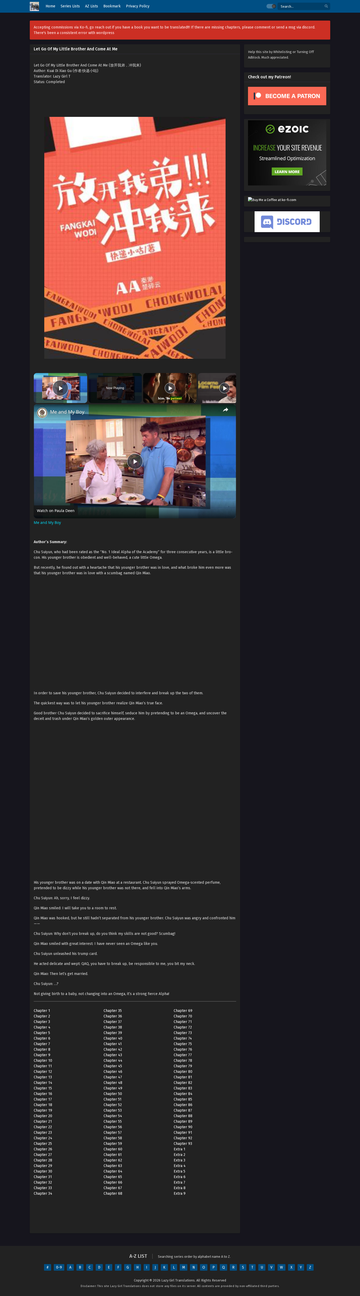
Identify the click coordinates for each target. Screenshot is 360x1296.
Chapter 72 (183, 1027)
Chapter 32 (43, 1182)
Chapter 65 (113, 1177)
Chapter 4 (42, 1027)
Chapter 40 (113, 1038)
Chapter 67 (113, 1188)
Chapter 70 (183, 1016)
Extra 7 (179, 1182)
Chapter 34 (43, 1193)
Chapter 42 (113, 1049)
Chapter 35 (113, 1010)
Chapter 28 (43, 1160)
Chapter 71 (183, 1022)
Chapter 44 (113, 1060)
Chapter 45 (113, 1066)
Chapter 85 (183, 1099)
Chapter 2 (42, 1016)
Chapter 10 (43, 1060)
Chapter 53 (113, 1110)
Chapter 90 (183, 1127)
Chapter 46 (113, 1071)
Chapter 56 (113, 1127)
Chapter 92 (183, 1138)
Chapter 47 (113, 1077)
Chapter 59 (113, 1143)
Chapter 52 (113, 1105)
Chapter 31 (43, 1177)
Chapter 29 (43, 1166)
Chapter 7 (42, 1044)
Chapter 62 (113, 1160)
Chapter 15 (43, 1088)
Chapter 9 (42, 1055)
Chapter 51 (112, 1099)
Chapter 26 (43, 1149)
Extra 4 (180, 1166)
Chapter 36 (113, 1016)
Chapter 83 (183, 1088)
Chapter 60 (113, 1149)
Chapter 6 (42, 1038)
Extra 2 (179, 1154)
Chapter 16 (43, 1094)
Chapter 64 (113, 1171)
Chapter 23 (43, 1132)
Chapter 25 (43, 1143)
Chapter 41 (113, 1044)
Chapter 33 (43, 1188)
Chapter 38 (113, 1027)
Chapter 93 (183, 1143)
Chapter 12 (43, 1071)
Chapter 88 (183, 1116)
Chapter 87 (183, 1110)
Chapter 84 (183, 1094)
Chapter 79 (183, 1066)
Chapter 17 (43, 1099)
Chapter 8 (42, 1049)
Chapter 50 (113, 1094)
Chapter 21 (43, 1121)
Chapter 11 (43, 1066)
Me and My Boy (67, 412)
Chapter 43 (113, 1055)
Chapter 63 (113, 1166)
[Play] (170, 388)
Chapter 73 (183, 1033)
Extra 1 (179, 1149)
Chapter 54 (113, 1116)
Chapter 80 (183, 1071)
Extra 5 (179, 1171)
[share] (225, 409)
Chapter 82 (183, 1082)
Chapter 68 (113, 1193)
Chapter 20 (43, 1116)
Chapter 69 (183, 1010)
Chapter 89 (183, 1121)
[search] (326, 6)
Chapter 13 (43, 1077)
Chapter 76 (183, 1049)
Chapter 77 (183, 1055)
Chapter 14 (43, 1082)
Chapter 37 (113, 1022)
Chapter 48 (113, 1082)
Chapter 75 (183, 1044)
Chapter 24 (43, 1138)
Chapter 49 (113, 1088)
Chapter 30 (43, 1171)
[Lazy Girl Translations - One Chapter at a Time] (34, 6)
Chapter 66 (113, 1182)
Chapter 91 (183, 1132)
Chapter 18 (43, 1105)
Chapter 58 (113, 1138)
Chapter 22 (43, 1127)
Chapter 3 (42, 1022)
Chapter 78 (183, 1060)
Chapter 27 (43, 1154)
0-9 (59, 1267)
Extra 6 (180, 1177)
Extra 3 (179, 1160)
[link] (42, 413)
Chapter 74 (183, 1038)
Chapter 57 (113, 1132)
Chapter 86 (183, 1105)
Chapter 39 (113, 1033)
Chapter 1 (42, 1010)
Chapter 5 (42, 1033)
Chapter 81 (183, 1077)
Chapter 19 (43, 1110)
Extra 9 (180, 1193)
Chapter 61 (113, 1154)
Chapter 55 (113, 1121)
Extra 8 (180, 1188)
